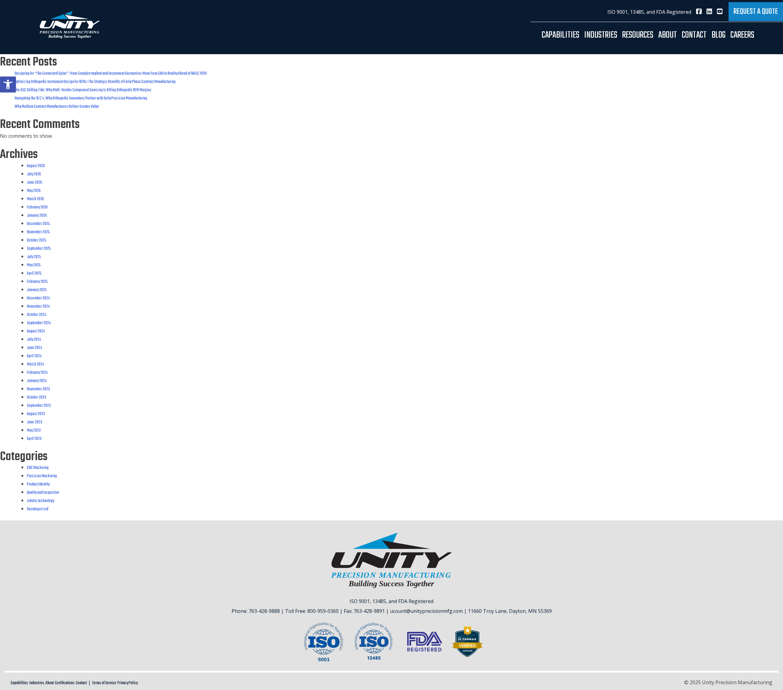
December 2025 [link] (38, 223)
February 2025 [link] (37, 281)
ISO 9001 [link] (617, 12)
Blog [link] (718, 35)
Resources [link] (637, 35)
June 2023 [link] (34, 422)
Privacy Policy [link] (127, 683)
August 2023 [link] (36, 414)
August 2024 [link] (36, 331)
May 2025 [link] (34, 265)
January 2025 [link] (37, 290)
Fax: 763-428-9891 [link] (364, 611)
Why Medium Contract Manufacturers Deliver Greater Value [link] (57, 106)
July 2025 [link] (34, 257)
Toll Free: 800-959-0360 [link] (312, 611)
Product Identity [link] (38, 484)
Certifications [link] (65, 683)
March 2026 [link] (35, 199)
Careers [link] (742, 35)
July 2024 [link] (34, 339)
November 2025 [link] (38, 232)
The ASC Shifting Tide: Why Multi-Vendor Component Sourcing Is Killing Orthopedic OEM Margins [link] (83, 90)
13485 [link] (637, 12)
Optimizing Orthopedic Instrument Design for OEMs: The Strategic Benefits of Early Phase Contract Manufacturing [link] (95, 81)
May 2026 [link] (34, 190)
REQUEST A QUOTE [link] (755, 11)
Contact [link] (694, 35)
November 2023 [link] (38, 389)
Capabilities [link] (560, 35)
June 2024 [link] (34, 347)
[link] (8, 84)
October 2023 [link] (36, 397)
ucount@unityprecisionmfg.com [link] (426, 611)
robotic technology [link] (40, 500)
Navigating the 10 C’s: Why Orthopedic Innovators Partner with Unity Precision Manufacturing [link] (81, 98)
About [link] (667, 35)
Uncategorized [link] (37, 509)
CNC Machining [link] (38, 467)
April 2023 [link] (34, 438)
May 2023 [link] (34, 430)
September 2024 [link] (39, 323)
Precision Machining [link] (42, 476)
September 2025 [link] (39, 248)
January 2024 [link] (37, 380)
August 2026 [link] (36, 166)
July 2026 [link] (34, 174)
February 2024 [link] (37, 372)
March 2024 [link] (35, 364)
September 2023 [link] (39, 405)
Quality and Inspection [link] (43, 492)
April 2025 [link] (34, 273)
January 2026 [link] (37, 215)
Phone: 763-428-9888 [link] (256, 611)
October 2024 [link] (36, 314)
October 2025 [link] (36, 240)
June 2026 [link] (34, 182)
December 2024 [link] (38, 298)
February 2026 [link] (37, 207)
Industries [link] (600, 35)
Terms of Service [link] (104, 683)
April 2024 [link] (34, 356)
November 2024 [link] (38, 306)
